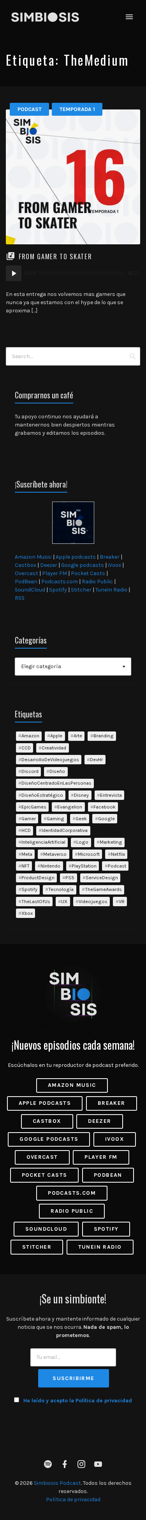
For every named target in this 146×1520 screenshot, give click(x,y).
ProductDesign (38, 877)
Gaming (55, 818)
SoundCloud (30, 589)
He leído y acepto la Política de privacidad (77, 1400)
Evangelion (69, 807)
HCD (26, 830)
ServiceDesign (102, 877)
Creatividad (54, 748)
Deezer (48, 565)
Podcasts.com (59, 581)
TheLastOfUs (35, 901)
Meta (26, 854)
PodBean (26, 581)
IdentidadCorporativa (65, 830)
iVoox (114, 565)
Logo (82, 842)
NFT (25, 866)
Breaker (110, 557)
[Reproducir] (13, 273)
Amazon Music (33, 557)
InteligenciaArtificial (43, 842)
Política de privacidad (73, 1499)
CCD (26, 748)
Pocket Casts (88, 573)
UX (64, 901)
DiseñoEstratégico (42, 795)
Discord (30, 771)
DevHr (96, 759)
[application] (73, 273)
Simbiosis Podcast (57, 1483)
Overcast (26, 573)
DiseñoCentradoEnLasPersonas (56, 783)
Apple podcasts (76, 557)
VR (122, 901)
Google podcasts (82, 565)
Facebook (104, 807)
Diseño (57, 771)
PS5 (69, 877)
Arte (78, 735)
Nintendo (50, 866)
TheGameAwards (103, 889)
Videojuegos (93, 901)
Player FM (54, 573)
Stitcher (81, 589)
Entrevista (111, 795)
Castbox (25, 565)
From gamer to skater (55, 256)
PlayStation (84, 866)
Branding (103, 735)
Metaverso (55, 854)
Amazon (30, 735)
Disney (81, 795)
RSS (20, 598)
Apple (56, 735)
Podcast (30, 109)
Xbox (27, 913)
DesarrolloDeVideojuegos (50, 759)
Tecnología (61, 889)
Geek (81, 818)
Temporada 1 (77, 109)
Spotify (58, 589)
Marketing (111, 842)
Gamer (28, 818)
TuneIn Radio (111, 589)
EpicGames (33, 807)
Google (106, 818)
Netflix (118, 854)
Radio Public (97, 581)
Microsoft (89, 854)
